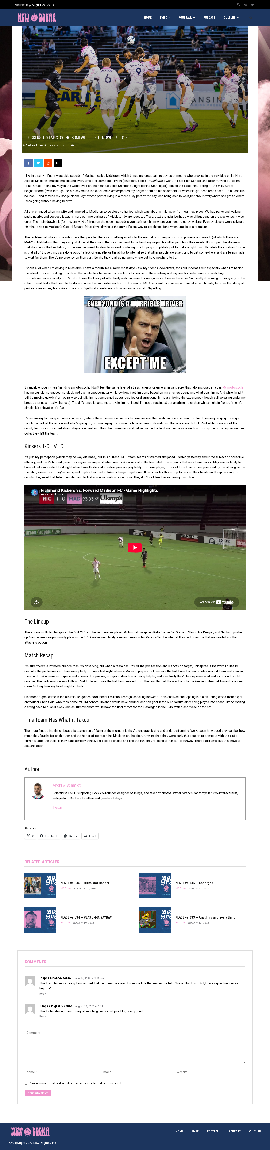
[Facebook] (28, 163)
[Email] (58, 163)
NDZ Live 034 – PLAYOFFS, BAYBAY (86, 917)
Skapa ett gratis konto (55, 1006)
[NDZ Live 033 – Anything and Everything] (155, 920)
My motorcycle (233, 387)
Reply (42, 993)
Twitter (57, 807)
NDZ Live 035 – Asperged (194, 883)
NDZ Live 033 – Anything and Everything (205, 917)
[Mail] (246, 5)
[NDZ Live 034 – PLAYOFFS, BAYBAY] (40, 920)
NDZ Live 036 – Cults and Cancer (85, 883)
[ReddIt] (48, 163)
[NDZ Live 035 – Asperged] (155, 885)
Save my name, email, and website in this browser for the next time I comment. (76, 1083)
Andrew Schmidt (36, 145)
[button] (238, 4)
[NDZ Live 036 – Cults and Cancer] (40, 885)
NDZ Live (66, 888)
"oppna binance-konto (55, 978)
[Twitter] (253, 5)
